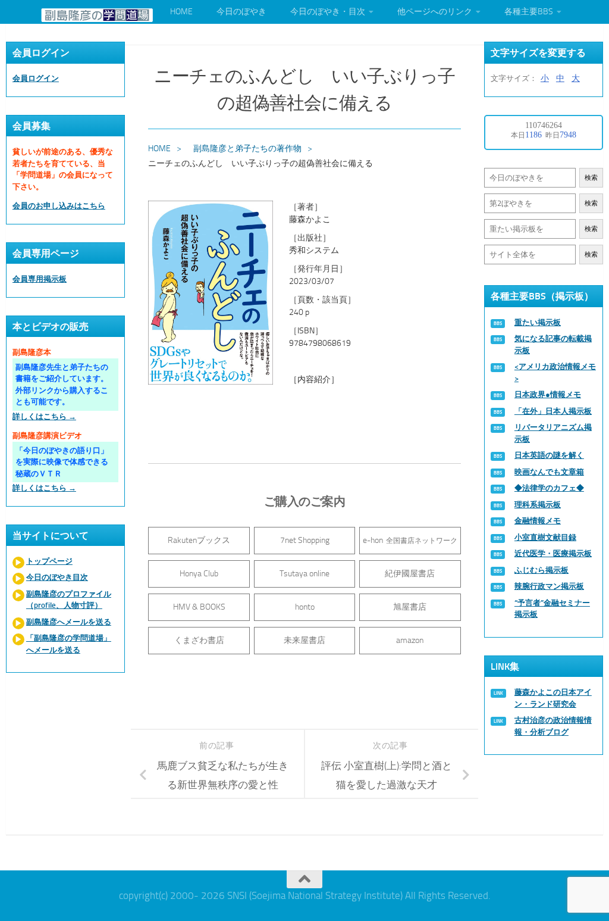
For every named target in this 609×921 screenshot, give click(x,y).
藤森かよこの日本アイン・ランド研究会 (553, 698)
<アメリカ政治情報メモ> (555, 372)
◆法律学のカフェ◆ (549, 487)
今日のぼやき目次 (57, 577)
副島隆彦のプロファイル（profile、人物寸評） (68, 599)
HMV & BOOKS (199, 607)
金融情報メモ (537, 520)
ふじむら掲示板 (541, 570)
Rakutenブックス (199, 540)
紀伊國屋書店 (410, 574)
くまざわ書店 (199, 640)
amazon (409, 640)
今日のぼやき (241, 12)
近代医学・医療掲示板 (553, 553)
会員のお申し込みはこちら (58, 205)
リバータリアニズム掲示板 (553, 433)
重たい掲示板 (537, 322)
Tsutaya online (304, 574)
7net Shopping (304, 540)
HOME (181, 12)
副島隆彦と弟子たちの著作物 (247, 148)
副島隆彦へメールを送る (68, 621)
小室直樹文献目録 (545, 537)
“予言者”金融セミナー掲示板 (552, 608)
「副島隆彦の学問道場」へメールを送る (68, 643)
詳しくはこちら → (44, 416)
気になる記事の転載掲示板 (553, 344)
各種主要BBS (528, 12)
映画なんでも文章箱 (549, 471)
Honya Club (199, 574)
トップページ (49, 561)
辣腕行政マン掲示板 (549, 586)
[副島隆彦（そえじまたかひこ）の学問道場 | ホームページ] (96, 15)
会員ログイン (35, 78)
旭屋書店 (409, 607)
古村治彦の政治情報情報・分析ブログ (553, 726)
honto (305, 607)
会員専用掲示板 (39, 278)
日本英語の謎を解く (549, 455)
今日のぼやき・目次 (327, 12)
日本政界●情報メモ (547, 394)
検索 (591, 178)
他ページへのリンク (434, 12)
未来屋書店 (304, 640)
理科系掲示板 (537, 504)
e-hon (410, 540)
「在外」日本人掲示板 (553, 411)
